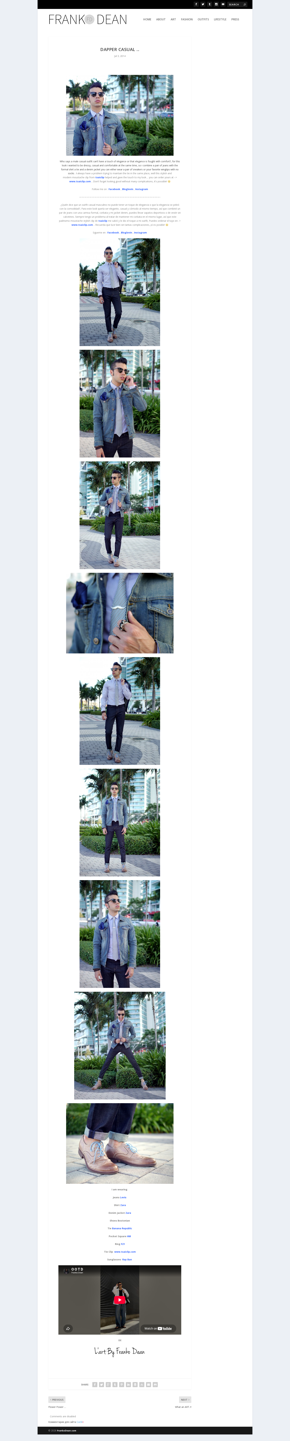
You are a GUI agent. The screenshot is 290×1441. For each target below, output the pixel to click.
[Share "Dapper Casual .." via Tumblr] (115, 1384)
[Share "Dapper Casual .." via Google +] (108, 1384)
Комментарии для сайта (66, 1421)
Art (173, 19)
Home (147, 19)
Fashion (187, 19)
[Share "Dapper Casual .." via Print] (155, 1384)
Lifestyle (220, 19)
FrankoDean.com (66, 1430)
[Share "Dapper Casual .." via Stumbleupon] (141, 1384)
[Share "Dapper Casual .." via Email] (148, 1384)
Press (235, 19)
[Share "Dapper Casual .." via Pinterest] (121, 1384)
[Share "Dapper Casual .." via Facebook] (94, 1384)
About (161, 19)
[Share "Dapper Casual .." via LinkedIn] (128, 1384)
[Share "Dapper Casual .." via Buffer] (135, 1384)
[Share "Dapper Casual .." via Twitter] (101, 1384)
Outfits (203, 19)
